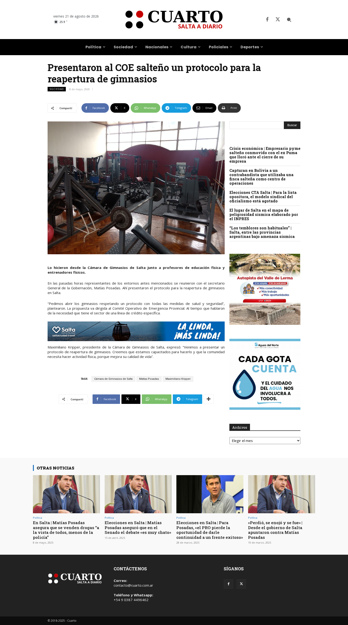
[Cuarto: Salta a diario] (174, 19)
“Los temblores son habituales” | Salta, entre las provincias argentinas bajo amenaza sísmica (262, 232)
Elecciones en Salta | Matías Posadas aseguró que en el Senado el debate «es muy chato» (138, 527)
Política (37, 517)
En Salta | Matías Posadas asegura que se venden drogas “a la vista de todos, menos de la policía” (66, 530)
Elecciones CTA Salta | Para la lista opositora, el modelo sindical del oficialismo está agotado (263, 196)
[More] (209, 399)
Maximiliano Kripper (178, 378)
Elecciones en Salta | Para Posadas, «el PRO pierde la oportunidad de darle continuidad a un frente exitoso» (209, 530)
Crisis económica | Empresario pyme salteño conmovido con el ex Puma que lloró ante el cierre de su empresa (264, 155)
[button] (289, 19)
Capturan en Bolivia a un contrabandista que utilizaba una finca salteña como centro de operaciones (261, 177)
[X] (278, 20)
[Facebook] (267, 20)
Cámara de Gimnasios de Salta (113, 378)
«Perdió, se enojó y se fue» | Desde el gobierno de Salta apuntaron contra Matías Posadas (275, 530)
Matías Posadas (149, 378)
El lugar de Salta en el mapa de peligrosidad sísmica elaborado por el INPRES (263, 214)
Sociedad (56, 89)
